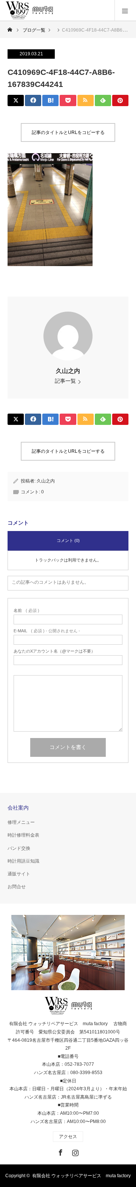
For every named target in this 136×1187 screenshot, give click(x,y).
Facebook (59, 1151)
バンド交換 (19, 848)
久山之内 (68, 371)
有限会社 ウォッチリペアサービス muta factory (81, 1175)
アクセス (68, 1136)
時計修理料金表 (23, 835)
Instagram (74, 1151)
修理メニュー (21, 822)
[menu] (125, 10)
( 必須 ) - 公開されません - (47, 631)
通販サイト (19, 874)
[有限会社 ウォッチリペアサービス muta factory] (29, 10)
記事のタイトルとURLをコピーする (68, 132)
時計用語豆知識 (23, 861)
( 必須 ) (26, 611)
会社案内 (18, 808)
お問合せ (17, 886)
